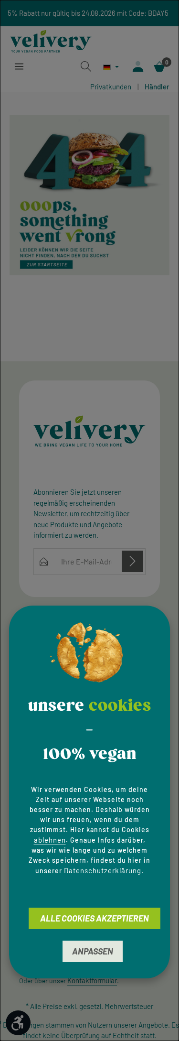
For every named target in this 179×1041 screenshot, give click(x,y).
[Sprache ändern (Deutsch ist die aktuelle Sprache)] (111, 67)
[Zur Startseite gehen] (51, 40)
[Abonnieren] (132, 561)
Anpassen (92, 951)
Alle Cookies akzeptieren (94, 918)
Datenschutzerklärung (102, 870)
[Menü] (19, 66)
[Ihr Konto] (137, 66)
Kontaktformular (92, 980)
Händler (157, 86)
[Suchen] (85, 66)
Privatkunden (110, 86)
